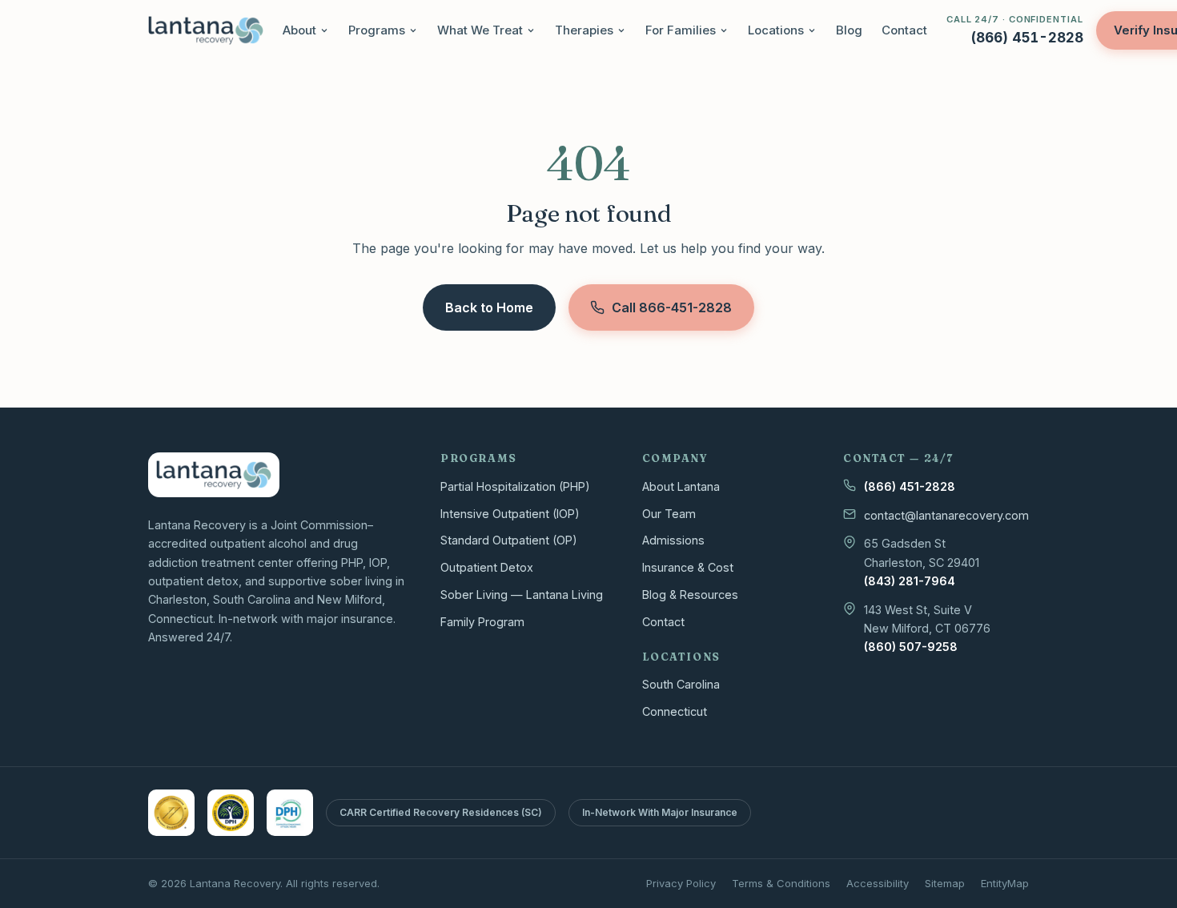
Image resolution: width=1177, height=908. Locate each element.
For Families (680, 30)
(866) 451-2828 (909, 486)
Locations (776, 30)
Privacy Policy (681, 883)
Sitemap (945, 883)
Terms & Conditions (781, 883)
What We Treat (480, 30)
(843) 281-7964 (909, 581)
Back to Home (489, 307)
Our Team (669, 513)
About (299, 30)
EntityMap (1005, 883)
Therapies (584, 30)
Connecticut (674, 711)
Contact (904, 30)
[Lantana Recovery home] (205, 30)
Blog (849, 30)
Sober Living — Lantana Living (521, 594)
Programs (376, 30)
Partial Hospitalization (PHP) (515, 486)
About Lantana (681, 486)
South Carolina (681, 684)
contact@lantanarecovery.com (946, 515)
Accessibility (877, 883)
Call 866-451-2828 (672, 307)
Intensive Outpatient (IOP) (510, 513)
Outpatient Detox (486, 567)
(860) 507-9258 (911, 646)
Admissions (673, 540)
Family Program (482, 622)
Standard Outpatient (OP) (508, 540)
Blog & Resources (690, 594)
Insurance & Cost (687, 567)
